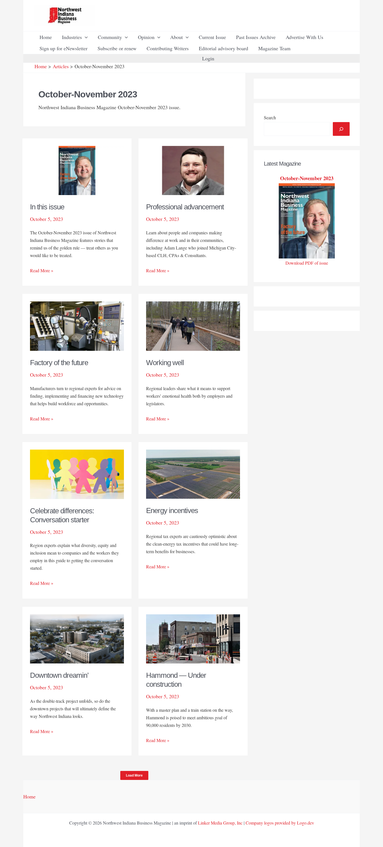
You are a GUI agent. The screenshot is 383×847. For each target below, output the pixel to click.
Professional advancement (185, 207)
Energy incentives (172, 510)
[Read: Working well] (193, 325)
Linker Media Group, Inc (220, 823)
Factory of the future (59, 362)
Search (270, 117)
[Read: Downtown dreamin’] (77, 638)
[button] (85, 37)
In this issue (47, 207)
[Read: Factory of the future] (77, 325)
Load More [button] (134, 775)
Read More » (41, 270)
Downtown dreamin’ (59, 675)
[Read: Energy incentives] (193, 473)
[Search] (341, 129)
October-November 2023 (306, 178)
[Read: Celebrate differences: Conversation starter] (77, 473)
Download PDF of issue (306, 263)
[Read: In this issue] (77, 169)
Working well (165, 362)
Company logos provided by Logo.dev (280, 823)
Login (208, 58)
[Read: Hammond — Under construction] (193, 638)
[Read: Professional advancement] (193, 169)
